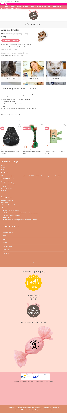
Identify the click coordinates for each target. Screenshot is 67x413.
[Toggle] (63, 236)
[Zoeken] (18, 119)
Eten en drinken (7, 246)
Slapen (4, 239)
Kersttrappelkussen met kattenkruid (32, 151)
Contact (3, 167)
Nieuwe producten (8, 232)
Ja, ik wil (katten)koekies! (24, 409)
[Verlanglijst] (5, 15)
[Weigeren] (65, 409)
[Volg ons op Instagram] (33, 299)
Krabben (5, 243)
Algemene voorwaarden (8, 184)
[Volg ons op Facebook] (30, 299)
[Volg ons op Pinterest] (36, 299)
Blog (2, 170)
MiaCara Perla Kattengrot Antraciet (10, 151)
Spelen (4, 236)
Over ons (4, 165)
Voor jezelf (6, 253)
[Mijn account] (2, 15)
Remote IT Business (48, 382)
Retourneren (5, 203)
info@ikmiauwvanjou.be (8, 176)
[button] (59, 15)
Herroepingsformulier (7, 200)
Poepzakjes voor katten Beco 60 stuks (55, 151)
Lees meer (47, 409)
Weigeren (37, 409)
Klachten (3, 191)
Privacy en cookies (6, 188)
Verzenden (4, 186)
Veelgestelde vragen (7, 182)
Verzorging (6, 250)
